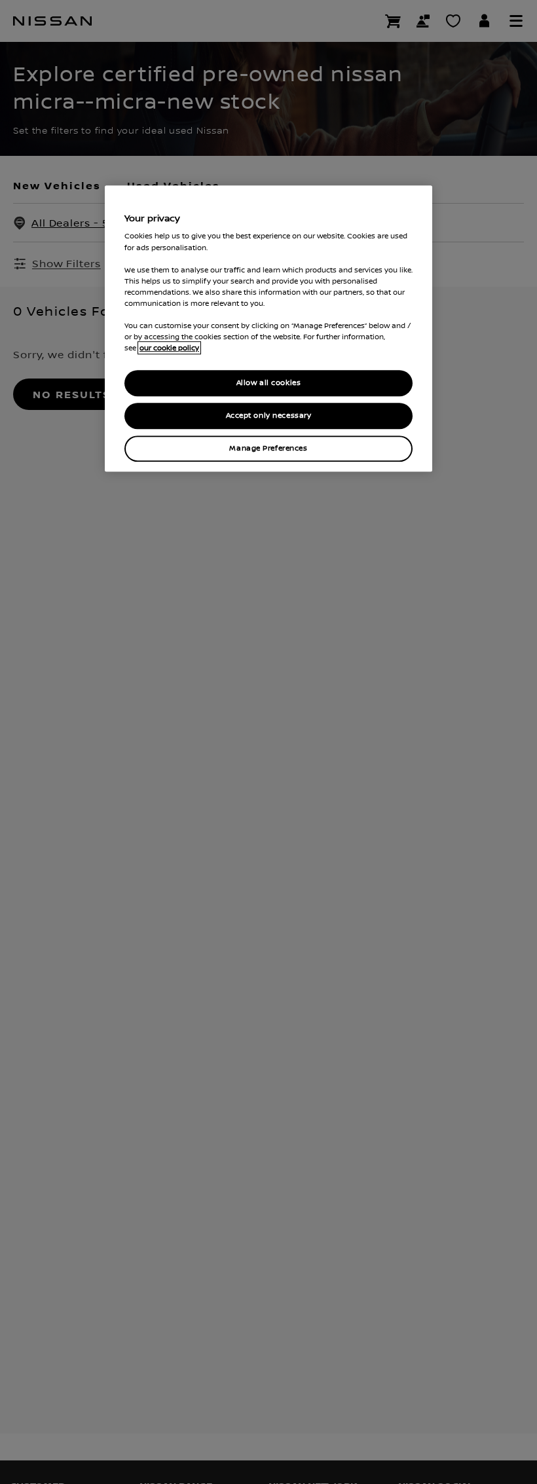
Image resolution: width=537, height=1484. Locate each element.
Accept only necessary (269, 415)
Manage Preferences (268, 448)
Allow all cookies (268, 383)
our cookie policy (169, 347)
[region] (268, 328)
